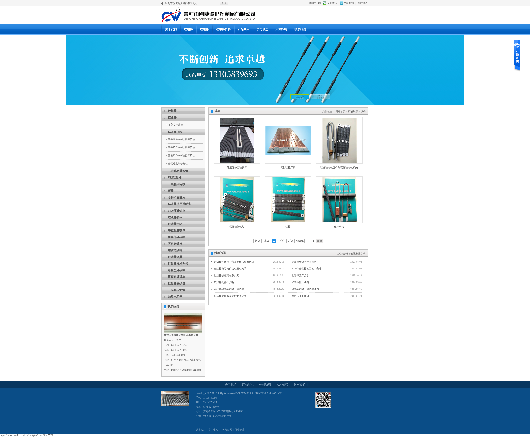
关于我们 (171, 29)
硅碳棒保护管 (176, 283)
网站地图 (362, 3)
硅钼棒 (188, 29)
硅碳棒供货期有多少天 (226, 275)
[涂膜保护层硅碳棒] (237, 162)
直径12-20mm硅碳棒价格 (181, 155)
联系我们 (300, 29)
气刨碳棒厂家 (288, 167)
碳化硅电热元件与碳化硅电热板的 (339, 167)
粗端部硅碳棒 (176, 237)
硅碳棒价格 (223, 29)
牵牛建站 (213, 429)
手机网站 (349, 3)
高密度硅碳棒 (175, 124)
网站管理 (239, 429)
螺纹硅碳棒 (175, 250)
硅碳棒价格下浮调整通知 (305, 289)
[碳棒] (288, 221)
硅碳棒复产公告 (300, 275)
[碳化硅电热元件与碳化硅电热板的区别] (339, 162)
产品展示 (243, 29)
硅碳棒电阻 (175, 223)
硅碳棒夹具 (175, 257)
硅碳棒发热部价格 (178, 163)
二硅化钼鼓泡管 (178, 170)
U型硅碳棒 (175, 177)
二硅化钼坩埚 (176, 290)
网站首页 (340, 111)
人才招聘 (281, 29)
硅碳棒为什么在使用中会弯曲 (230, 296)
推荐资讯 (220, 253)
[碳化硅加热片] (237, 221)
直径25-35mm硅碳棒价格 (181, 147)
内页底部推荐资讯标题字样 (351, 253)
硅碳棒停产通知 (300, 282)
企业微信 (332, 3)
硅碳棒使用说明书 (179, 204)
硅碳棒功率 (175, 217)
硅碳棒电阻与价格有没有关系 (230, 268)
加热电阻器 (175, 296)
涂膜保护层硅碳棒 (237, 167)
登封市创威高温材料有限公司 (181, 2)
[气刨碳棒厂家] (288, 154)
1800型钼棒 (315, 3)
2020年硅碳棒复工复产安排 (306, 268)
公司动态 (262, 29)
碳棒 (171, 190)
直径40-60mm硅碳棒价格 (181, 139)
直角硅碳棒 (175, 243)
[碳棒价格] (339, 221)
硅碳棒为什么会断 (224, 282)
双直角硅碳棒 (176, 276)
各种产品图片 (176, 197)
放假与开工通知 (300, 296)
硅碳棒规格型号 (178, 263)
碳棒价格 (339, 226)
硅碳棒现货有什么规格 (304, 261)
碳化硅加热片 (236, 226)
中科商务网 (226, 429)
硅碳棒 (204, 29)
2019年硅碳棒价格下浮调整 (229, 289)
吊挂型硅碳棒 (176, 270)
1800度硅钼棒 (176, 210)
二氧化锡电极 (176, 184)
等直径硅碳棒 (176, 230)
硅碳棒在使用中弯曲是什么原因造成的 (235, 261)
